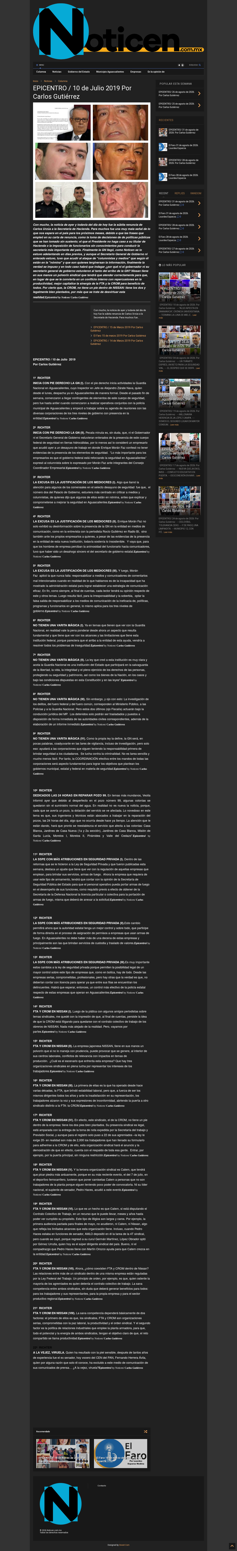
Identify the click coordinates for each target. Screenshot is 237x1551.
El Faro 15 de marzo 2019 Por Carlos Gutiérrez (120, 335)
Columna (41, 71)
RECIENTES (166, 120)
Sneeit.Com (124, 1545)
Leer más (174, 425)
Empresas (135, 71)
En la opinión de (156, 71)
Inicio (35, 81)
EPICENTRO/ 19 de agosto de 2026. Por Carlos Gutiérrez (176, 399)
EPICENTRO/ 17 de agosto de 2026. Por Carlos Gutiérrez (176, 453)
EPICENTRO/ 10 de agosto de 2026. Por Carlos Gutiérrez (176, 293)
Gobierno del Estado (79, 71)
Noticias (56, 71)
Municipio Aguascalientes (110, 71)
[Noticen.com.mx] (118, 57)
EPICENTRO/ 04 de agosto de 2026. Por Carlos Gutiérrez (176, 346)
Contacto (102, 1486)
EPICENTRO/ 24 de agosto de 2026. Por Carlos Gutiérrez (176, 506)
